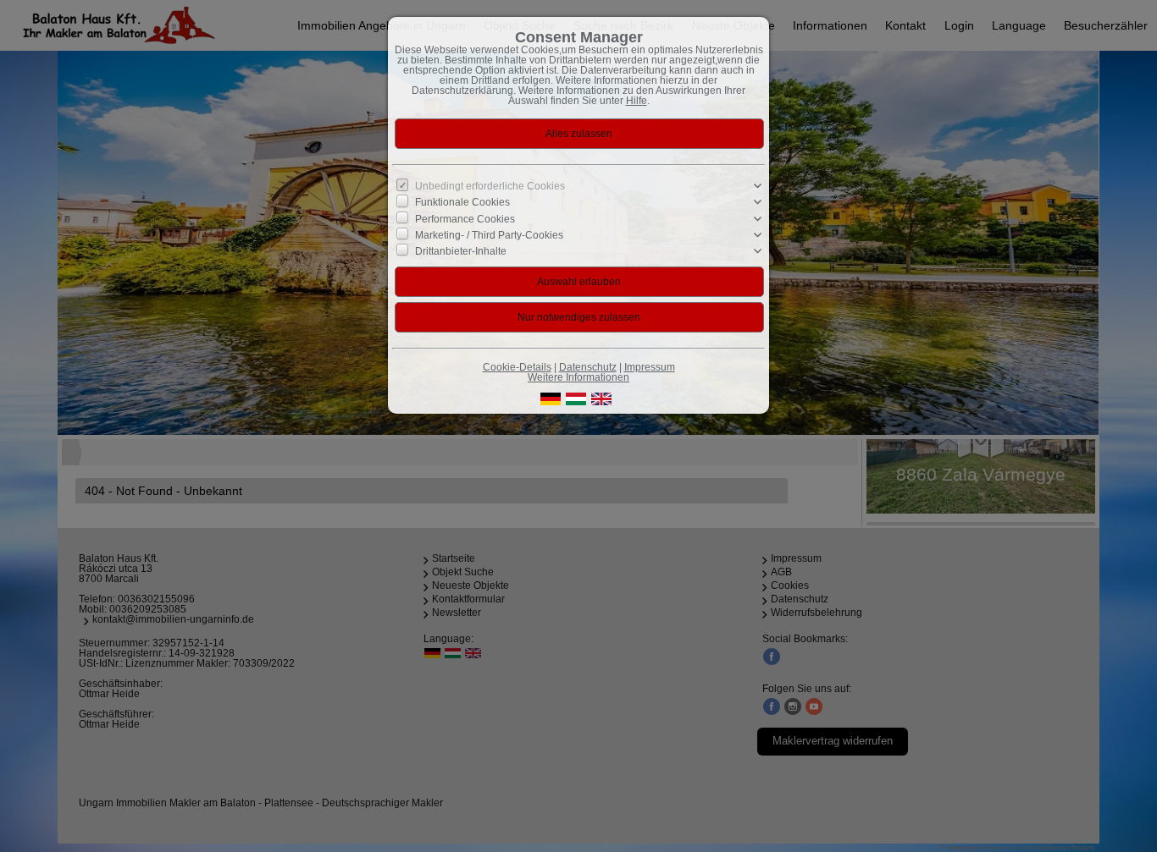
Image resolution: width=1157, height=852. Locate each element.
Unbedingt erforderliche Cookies (490, 186)
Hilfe (636, 101)
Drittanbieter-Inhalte (461, 251)
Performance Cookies (465, 218)
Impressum (649, 367)
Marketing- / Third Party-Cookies (489, 234)
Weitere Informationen (578, 377)
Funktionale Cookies (462, 202)
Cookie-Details (517, 367)
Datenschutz (588, 367)
